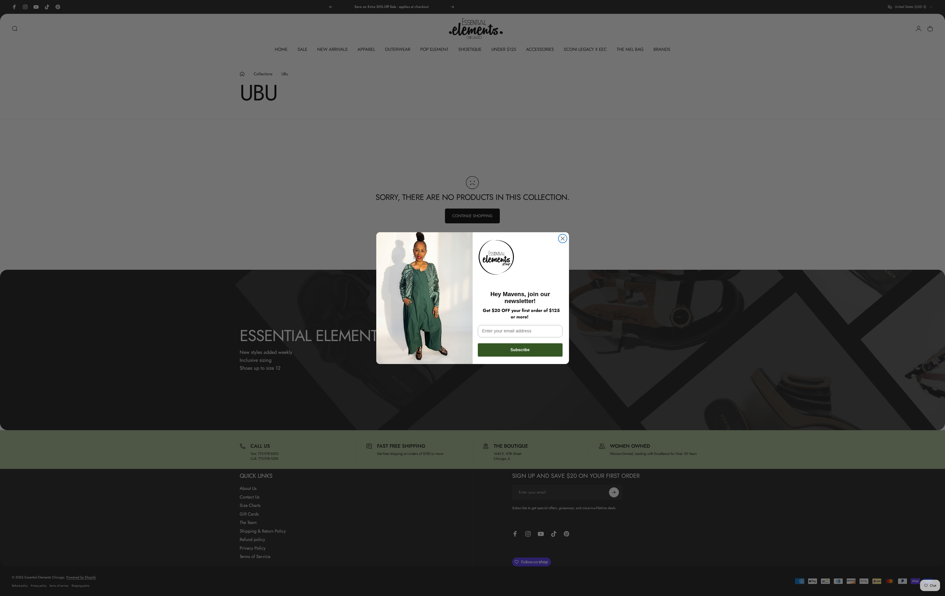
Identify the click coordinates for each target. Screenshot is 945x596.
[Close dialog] (562, 238)
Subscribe (520, 350)
